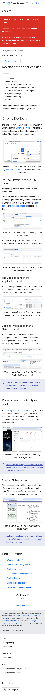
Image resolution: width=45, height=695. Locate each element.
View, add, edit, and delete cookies (19, 382)
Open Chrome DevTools (13, 169)
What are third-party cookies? (20, 564)
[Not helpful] (21, 56)
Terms (4, 683)
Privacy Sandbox (8, 51)
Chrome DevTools (24, 128)
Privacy (12, 683)
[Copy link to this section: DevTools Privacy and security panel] (10, 183)
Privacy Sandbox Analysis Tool (19, 410)
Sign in (39, 3)
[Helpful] (17, 56)
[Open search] (27, 3)
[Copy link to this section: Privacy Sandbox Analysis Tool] (10, 404)
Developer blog (8, 643)
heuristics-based (17, 206)
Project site (6, 658)
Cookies (6, 11)
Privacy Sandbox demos (11, 673)
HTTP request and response (19, 574)
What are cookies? (15, 560)
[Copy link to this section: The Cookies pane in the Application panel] (24, 281)
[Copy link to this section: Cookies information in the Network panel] (21, 329)
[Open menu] (4, 3)
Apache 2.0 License (9, 621)
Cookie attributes (14, 569)
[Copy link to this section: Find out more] (24, 554)
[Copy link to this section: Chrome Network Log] (29, 480)
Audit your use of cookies (16, 536)
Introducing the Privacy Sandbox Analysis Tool (24, 465)
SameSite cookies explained (19, 587)
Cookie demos (13, 578)
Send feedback (11, 61)
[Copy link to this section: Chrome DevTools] (29, 118)
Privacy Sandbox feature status (14, 37)
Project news (7, 647)
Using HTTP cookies (16, 583)
